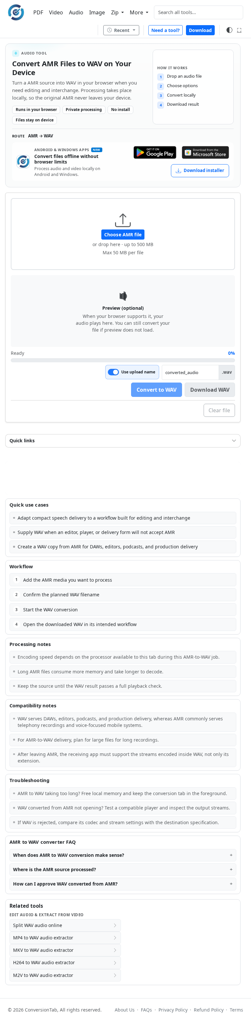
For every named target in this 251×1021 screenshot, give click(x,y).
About (125, 1010)
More (137, 12)
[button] (123, 234)
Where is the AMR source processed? (54, 869)
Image (97, 12)
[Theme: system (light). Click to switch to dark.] (229, 30)
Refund (209, 1010)
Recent (121, 30)
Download (200, 30)
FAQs (146, 1010)
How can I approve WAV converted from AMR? (65, 884)
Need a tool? (165, 30)
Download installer (204, 170)
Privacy (173, 1010)
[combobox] (198, 12)
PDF (38, 12)
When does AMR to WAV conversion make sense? (68, 855)
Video (56, 12)
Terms (236, 1010)
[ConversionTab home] (16, 12)
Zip (115, 12)
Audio (76, 12)
